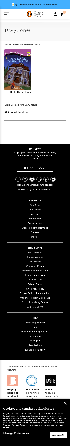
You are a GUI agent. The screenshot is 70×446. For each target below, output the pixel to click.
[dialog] (35, 422)
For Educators (35, 336)
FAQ (35, 327)
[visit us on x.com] (25, 179)
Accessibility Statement (35, 227)
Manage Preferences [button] (16, 433)
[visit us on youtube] (32, 179)
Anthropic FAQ (35, 306)
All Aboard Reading (16, 112)
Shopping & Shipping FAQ (35, 331)
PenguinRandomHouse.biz (35, 270)
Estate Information (35, 349)
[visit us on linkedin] (39, 179)
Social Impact (35, 223)
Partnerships (35, 252)
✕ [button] (65, 403)
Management (35, 218)
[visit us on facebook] (18, 179)
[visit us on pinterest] (46, 179)
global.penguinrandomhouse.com (35, 184)
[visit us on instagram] (53, 179)
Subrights (35, 340)
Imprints (35, 236)
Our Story (35, 205)
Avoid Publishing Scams (35, 302)
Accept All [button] (58, 435)
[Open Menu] (6, 14)
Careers (35, 232)
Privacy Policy (35, 284)
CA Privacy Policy (35, 288)
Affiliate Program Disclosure (35, 297)
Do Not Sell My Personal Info (35, 293)
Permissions (35, 345)
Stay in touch (36, 168)
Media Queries (35, 257)
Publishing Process (35, 322)
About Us (35, 200)
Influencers (35, 261)
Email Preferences (35, 275)
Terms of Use (35, 279)
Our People (35, 209)
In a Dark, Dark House (18, 92)
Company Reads (35, 266)
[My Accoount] (55, 14)
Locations (35, 214)
